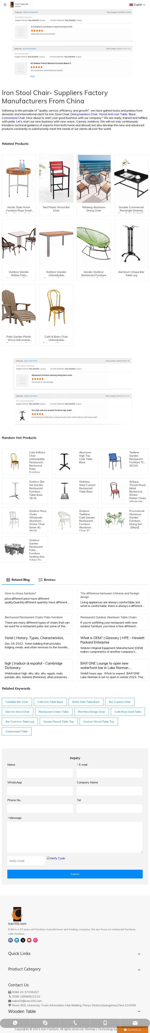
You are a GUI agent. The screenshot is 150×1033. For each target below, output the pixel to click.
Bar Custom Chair (120, 701)
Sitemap (90, 1029)
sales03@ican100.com (27, 1001)
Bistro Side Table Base (86, 701)
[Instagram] (35, 940)
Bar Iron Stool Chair (17, 711)
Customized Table (17, 731)
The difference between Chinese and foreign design (109, 595)
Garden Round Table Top (59, 721)
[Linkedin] (16, 940)
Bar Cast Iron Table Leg (20, 721)
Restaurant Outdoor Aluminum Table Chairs (108, 617)
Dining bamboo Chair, (84, 114)
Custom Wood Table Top (98, 721)
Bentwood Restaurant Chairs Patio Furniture (34, 617)
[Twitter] (23, 940)
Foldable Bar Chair (17, 701)
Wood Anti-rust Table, (114, 114)
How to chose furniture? (20, 593)
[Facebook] (10, 940)
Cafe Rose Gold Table (128, 711)
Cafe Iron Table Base (50, 701)
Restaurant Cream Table (54, 711)
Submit (75, 874)
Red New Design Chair (91, 711)
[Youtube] (29, 940)
